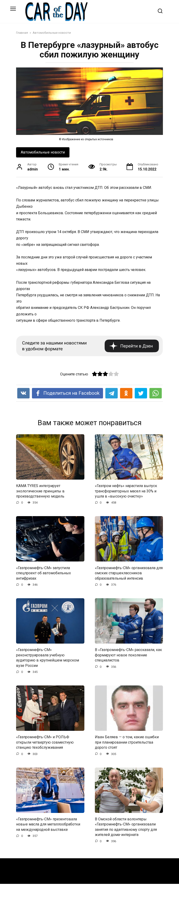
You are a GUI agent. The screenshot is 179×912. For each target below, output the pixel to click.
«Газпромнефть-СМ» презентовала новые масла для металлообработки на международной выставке (48, 824)
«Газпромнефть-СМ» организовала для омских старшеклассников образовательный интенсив (129, 572)
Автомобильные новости (43, 152)
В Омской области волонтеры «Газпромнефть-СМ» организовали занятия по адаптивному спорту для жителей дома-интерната (126, 827)
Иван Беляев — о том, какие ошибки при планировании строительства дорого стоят (127, 742)
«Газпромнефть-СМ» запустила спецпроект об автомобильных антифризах (43, 572)
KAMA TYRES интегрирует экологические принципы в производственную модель (40, 491)
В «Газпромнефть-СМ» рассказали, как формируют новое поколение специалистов (128, 655)
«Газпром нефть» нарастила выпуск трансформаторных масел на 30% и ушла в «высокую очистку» (126, 491)
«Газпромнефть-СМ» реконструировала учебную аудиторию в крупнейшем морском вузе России (47, 658)
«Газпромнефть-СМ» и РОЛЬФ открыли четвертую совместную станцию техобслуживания (45, 742)
